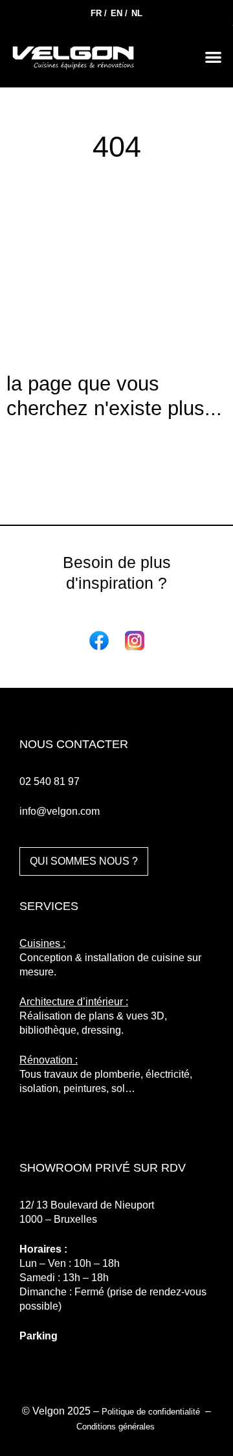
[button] (214, 56)
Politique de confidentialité (152, 1411)
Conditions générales (116, 1426)
